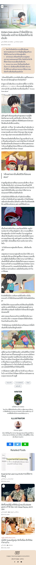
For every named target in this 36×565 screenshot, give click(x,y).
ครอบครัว (9, 382)
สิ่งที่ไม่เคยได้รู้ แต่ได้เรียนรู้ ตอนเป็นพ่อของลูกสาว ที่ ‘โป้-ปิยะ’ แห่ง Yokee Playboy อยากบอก (17, 507)
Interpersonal (2, 6)
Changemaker (3, 519)
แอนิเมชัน (18, 386)
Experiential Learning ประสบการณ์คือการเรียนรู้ (16, 475)
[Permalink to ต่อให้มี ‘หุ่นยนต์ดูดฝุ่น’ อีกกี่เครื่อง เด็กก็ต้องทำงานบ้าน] (18, 526)
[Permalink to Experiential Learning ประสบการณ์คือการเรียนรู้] (18, 462)
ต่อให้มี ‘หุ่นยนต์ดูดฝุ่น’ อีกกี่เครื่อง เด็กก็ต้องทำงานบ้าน (16, 541)
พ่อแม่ (28, 382)
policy (22, 559)
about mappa (15, 559)
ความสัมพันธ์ (19, 382)
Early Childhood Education (3, 455)
